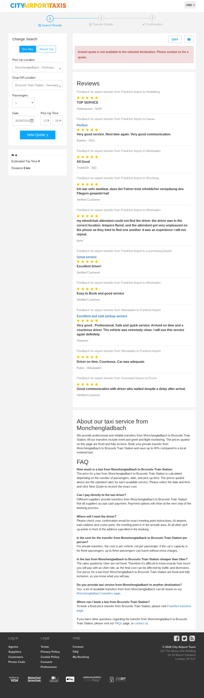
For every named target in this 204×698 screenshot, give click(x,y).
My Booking (81, 656)
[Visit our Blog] (192, 639)
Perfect (82, 125)
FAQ (75, 651)
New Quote (36, 135)
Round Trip (46, 49)
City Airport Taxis (184, 646)
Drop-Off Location (23, 77)
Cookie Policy (50, 656)
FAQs (118, 623)
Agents (13, 646)
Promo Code (16, 661)
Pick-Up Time (49, 113)
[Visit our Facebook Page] (176, 639)
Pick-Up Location (23, 59)
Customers (15, 656)
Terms (45, 646)
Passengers (20, 95)
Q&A (175, 39)
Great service (87, 257)
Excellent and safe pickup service (102, 316)
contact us (141, 623)
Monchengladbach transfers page (98, 593)
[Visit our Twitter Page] (184, 639)
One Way (27, 49)
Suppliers (14, 651)
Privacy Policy (50, 651)
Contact (78, 646)
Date (15, 113)
